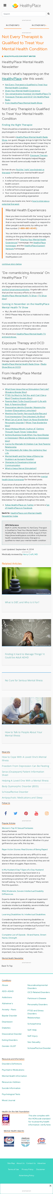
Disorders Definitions (12, 1063)
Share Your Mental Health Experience (22, 90)
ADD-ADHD (8, 991)
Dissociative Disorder (12, 1034)
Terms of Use (13, 1169)
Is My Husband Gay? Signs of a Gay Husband (22, 869)
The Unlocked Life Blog (33, 416)
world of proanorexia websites (15, 289)
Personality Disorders (37, 1004)
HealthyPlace (12, 78)
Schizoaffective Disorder (15, 791)
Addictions (7, 997)
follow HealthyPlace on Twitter (19, 505)
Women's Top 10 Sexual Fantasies (17, 828)
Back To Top (7, 966)
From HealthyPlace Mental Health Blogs (23, 103)
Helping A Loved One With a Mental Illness (25, 780)
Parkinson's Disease (37, 998)
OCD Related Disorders (39, 992)
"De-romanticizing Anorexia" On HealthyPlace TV (28, 93)
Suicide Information (11, 1088)
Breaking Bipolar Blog (16, 392)
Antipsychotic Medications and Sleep (22, 797)
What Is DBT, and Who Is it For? (22, 602)
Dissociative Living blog (25, 410)
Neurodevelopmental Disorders (38, 987)
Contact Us (31, 1163)
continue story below (12, 264)
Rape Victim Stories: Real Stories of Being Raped (24, 849)
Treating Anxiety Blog (21, 398)
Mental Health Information (14, 1076)
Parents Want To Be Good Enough (21, 401)
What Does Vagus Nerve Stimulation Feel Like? (27, 389)
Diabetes (6, 1028)
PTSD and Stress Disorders (35, 1012)
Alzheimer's (7, 1003)
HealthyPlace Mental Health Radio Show (20, 364)
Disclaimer (40, 1169)
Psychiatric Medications (13, 1070)
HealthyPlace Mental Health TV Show (19, 295)
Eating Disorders (9, 1040)
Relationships (34, 1017)
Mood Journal (8, 1100)
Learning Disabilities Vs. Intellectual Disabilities (23, 914)
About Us (20, 1163)
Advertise (41, 1163)
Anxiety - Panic (9, 1009)
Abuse (5, 985)
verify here (45, 1124)
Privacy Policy (27, 1169)
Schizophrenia (34, 1023)
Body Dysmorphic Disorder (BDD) (20, 786)
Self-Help (32, 1030)
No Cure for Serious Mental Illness (24, 680)
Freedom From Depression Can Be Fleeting (25, 765)
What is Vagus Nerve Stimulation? (21, 468)
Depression (7, 1021)
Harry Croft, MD (30, 554)
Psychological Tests (11, 1094)
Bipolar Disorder (9, 1015)
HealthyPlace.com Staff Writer (20, 56)
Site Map (11, 1163)
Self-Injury (33, 1036)
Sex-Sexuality (34, 1042)
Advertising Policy (26, 1175)
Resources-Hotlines (11, 1082)
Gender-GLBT (9, 1046)
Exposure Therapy (38, 155)
